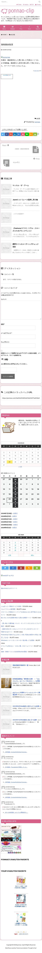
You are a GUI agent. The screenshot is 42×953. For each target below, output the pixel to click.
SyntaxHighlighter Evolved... (13, 743)
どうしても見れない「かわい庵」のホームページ (16, 646)
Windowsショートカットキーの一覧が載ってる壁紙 (17, 640)
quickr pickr (36, 70)
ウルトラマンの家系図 (8, 609)
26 (15, 550)
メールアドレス (6, 333)
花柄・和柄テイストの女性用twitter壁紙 (14, 651)
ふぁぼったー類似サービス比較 (11, 606)
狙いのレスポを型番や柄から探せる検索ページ (16, 617)
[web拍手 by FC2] (39, 134)
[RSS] (31, 134)
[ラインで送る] (27, 134)
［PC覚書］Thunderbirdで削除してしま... (15, 767)
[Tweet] (3, 134)
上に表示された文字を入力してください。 (14, 364)
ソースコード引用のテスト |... (13, 788)
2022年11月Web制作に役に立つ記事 (25, 720)
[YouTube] (21, 568)
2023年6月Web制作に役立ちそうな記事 (26, 706)
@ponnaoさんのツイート (9, 588)
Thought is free (32, 948)
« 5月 (20, 467)
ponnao (37, 122)
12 (15, 545)
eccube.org (8, 804)
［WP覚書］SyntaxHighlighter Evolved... (15, 752)
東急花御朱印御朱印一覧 (20, 665)
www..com (7, 75)
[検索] (39, 2)
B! (25, 4)
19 (15, 547)
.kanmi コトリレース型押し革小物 (25, 200)
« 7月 (9, 555)
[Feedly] (36, 568)
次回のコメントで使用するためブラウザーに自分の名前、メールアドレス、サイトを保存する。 (21, 354)
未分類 (38, 118)
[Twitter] (5, 568)
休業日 (15, 513)
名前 (3, 324)
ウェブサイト (5, 342)
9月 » (32, 555)
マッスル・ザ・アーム (21, 185)
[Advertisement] (18, 98)
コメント (4, 299)
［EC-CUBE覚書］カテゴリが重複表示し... (16, 812)
